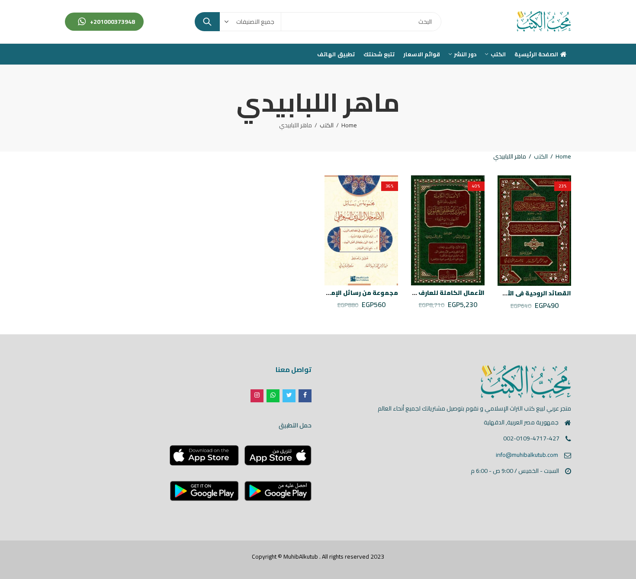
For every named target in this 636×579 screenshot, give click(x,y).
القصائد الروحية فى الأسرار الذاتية (522, 293)
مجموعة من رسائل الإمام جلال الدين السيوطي (330, 292)
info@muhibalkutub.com (527, 454)
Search (207, 21)
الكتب (327, 125)
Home (349, 125)
